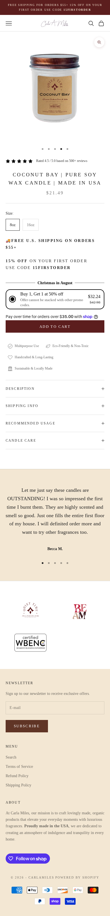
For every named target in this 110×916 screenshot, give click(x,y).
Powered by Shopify (77, 877)
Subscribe (27, 726)
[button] (55, 299)
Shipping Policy (18, 785)
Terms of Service (19, 766)
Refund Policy (17, 776)
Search (11, 757)
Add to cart (55, 326)
